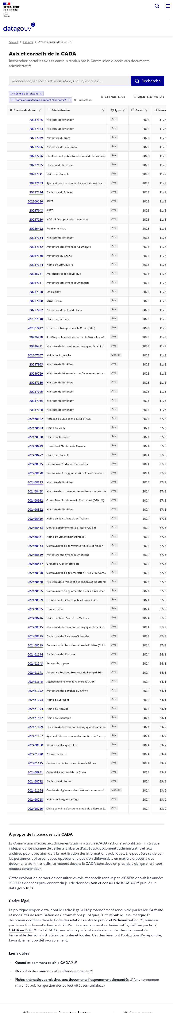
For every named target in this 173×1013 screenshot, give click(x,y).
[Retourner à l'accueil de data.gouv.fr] (19, 27)
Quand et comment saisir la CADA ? (44, 962)
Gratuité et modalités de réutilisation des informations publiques (86, 912)
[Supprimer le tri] (41, 94)
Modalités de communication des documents (52, 971)
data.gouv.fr (19, 887)
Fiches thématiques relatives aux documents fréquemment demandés (72, 979)
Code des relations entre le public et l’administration (96, 920)
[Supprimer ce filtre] (69, 100)
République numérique (127, 914)
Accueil (13, 42)
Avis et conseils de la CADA (113, 882)
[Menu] (168, 6)
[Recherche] (157, 6)
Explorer (28, 42)
